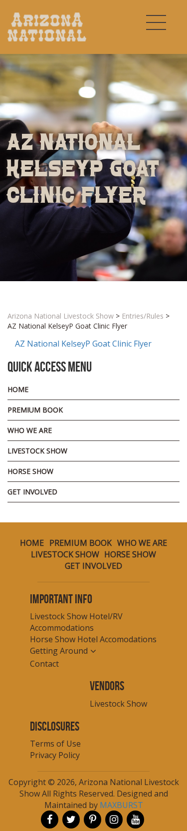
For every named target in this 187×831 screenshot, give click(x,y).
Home (17, 389)
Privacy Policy (55, 755)
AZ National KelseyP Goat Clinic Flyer (83, 343)
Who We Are (29, 430)
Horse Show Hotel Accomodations (93, 639)
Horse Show (30, 471)
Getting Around (59, 650)
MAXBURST (121, 805)
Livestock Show (37, 450)
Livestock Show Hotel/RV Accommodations (76, 622)
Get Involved (32, 491)
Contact (44, 663)
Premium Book (35, 410)
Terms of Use (55, 743)
